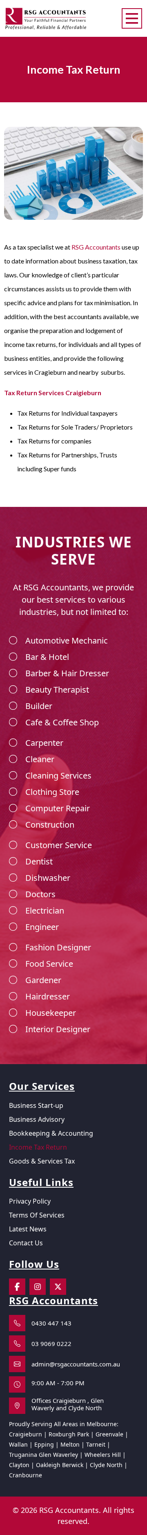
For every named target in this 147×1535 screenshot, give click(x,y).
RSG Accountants (95, 247)
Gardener (43, 980)
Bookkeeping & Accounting (51, 1133)
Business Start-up (36, 1105)
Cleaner (39, 759)
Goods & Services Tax (42, 1161)
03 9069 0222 (51, 1343)
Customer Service (58, 845)
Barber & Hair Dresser (67, 673)
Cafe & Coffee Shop (62, 722)
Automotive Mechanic (66, 640)
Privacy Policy (30, 1201)
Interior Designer (57, 1029)
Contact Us (26, 1242)
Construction (49, 824)
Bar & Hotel (47, 656)
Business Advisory (37, 1119)
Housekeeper (50, 1012)
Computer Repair (57, 808)
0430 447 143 (51, 1323)
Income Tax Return (38, 1147)
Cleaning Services (58, 775)
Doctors (40, 894)
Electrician (44, 910)
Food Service (49, 963)
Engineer (42, 926)
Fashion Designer (58, 947)
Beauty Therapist (57, 689)
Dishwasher (47, 877)
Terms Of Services (37, 1215)
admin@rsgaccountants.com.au (75, 1364)
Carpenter (44, 742)
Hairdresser (47, 996)
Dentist (39, 861)
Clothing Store (52, 791)
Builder (38, 705)
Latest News (28, 1228)
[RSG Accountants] (46, 17)
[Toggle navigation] (132, 18)
